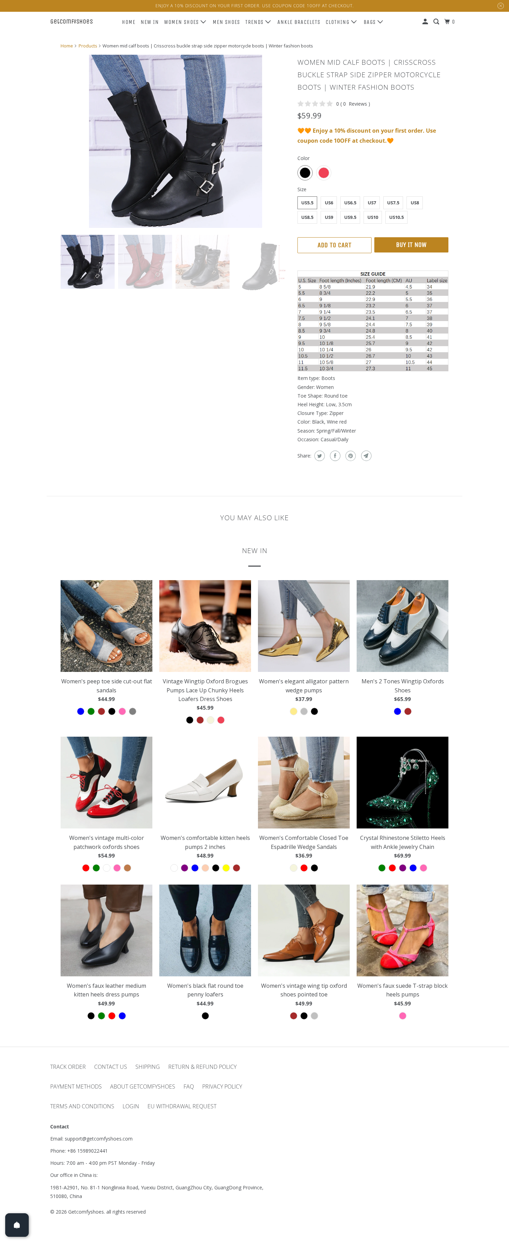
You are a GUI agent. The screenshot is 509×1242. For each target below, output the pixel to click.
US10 (372, 217)
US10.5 (396, 217)
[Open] (17, 1225)
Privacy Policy (222, 1086)
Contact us (110, 1067)
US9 (329, 217)
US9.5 (350, 217)
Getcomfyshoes (71, 21)
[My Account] (426, 21)
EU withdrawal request (182, 1106)
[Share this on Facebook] (334, 456)
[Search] (437, 21)
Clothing (338, 22)
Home (128, 22)
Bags (370, 22)
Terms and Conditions (82, 1106)
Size (301, 189)
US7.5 (393, 202)
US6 (329, 202)
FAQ (189, 1086)
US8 (415, 202)
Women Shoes (182, 22)
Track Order (68, 1067)
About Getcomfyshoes (142, 1086)
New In (150, 22)
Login (131, 1106)
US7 (372, 202)
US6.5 (350, 202)
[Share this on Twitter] (319, 456)
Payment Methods (76, 1086)
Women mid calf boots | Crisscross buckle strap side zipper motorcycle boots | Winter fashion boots (369, 74)
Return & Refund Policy (202, 1067)
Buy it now (411, 245)
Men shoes (226, 22)
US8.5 (307, 217)
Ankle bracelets (298, 22)
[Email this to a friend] (365, 456)
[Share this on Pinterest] (350, 456)
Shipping (147, 1067)
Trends (255, 22)
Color (303, 158)
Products (88, 46)
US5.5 (307, 202)
